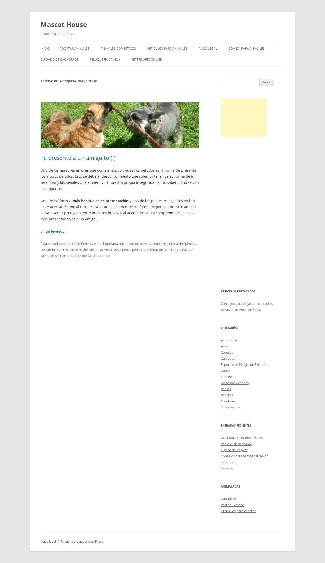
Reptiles (227, 395)
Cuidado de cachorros (59, 59)
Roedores (228, 401)
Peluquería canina (105, 59)
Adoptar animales (74, 48)
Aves (224, 346)
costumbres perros (55, 249)
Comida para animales (246, 48)
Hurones (227, 376)
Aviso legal (208, 48)
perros (137, 249)
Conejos (227, 352)
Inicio (45, 48)
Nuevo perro (121, 249)
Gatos (225, 370)
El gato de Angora (234, 450)
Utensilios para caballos (238, 511)
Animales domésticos (118, 48)
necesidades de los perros (90, 249)
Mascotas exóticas (235, 383)
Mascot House (64, 24)
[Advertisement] (244, 117)
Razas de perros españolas (241, 309)
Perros (86, 243)
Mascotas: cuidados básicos (242, 437)
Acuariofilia (229, 340)
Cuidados (228, 358)
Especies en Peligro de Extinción (245, 364)
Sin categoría (230, 407)
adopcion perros (137, 243)
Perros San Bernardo (236, 444)
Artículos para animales (167, 48)
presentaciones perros (160, 249)
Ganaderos (229, 498)
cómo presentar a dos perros (173, 243)
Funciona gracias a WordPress (81, 541)
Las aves (227, 468)
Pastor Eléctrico (232, 505)
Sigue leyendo (55, 231)
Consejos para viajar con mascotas (247, 303)
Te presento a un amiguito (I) (78, 157)
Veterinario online (146, 59)
